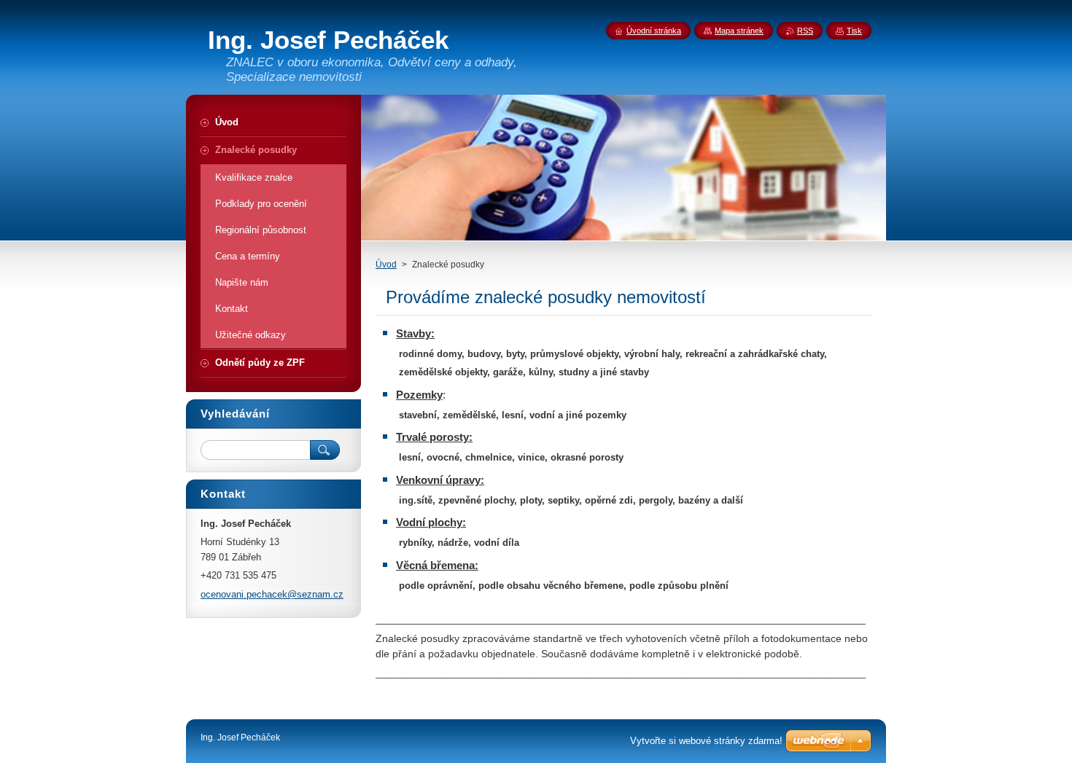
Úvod (386, 264)
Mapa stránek (739, 30)
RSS (805, 30)
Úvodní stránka (653, 30)
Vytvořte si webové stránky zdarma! (706, 740)
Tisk (854, 30)
